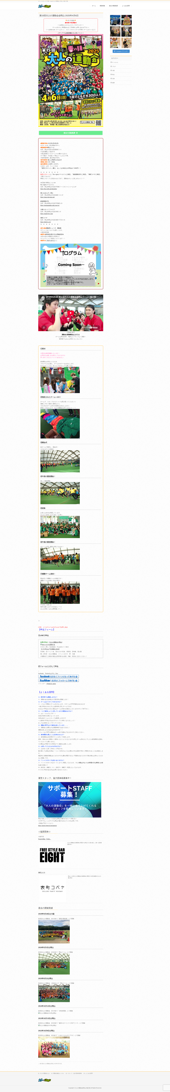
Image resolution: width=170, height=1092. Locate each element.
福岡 (113, 82)
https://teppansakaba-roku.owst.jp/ (49, 205)
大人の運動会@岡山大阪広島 (82, 1088)
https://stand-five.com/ (46, 213)
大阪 (113, 70)
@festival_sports (51, 683)
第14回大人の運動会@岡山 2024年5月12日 (50, 1063)
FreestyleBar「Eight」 (44, 839)
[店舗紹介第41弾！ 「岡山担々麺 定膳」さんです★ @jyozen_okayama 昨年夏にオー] (126, 43)
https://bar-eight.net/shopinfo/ (48, 189)
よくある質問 (89, 1073)
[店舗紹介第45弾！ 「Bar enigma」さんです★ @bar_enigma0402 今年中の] (126, 20)
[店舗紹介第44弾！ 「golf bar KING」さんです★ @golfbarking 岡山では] (115, 31)
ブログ (114, 66)
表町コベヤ (41, 872)
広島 (113, 78)
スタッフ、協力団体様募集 (75, 1073)
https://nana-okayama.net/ (47, 197)
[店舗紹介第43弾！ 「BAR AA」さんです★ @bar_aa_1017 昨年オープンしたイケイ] (126, 31)
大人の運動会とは (44, 1073)
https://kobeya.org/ (45, 222)
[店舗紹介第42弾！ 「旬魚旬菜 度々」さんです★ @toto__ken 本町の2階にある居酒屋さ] (115, 43)
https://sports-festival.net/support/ (47, 825)
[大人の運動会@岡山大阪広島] (44, 7)
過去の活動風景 (69, 133)
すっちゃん (115, 62)
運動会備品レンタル (58, 1073)
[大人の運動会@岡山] (55, 642)
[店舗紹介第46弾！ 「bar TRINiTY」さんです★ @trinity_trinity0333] (115, 20)
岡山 (113, 74)
